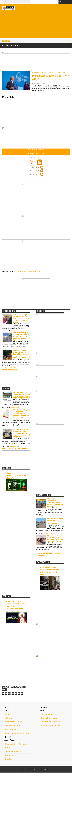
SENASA (8, 718)
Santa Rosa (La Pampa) (36, 149)
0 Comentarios (13, 330)
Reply (35, 83)
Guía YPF (8, 748)
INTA (7, 714)
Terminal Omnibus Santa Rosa (51, 725)
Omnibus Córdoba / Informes (50, 722)
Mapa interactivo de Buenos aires (16, 744)
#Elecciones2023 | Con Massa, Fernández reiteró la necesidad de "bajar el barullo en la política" (50, 76)
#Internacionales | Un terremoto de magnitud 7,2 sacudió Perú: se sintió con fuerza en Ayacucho (21, 336)
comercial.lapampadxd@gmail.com (28, 271)
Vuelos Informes (46, 714)
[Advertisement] (36, 25)
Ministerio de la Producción (14, 722)
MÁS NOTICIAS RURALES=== (16, 448)
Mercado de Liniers (11, 729)
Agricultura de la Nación (13, 725)
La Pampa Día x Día (35, 769)
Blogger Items (46, 769)
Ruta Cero (8, 759)
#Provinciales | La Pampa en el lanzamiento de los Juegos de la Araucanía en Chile (55, 502)
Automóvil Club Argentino (13, 751)
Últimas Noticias (11, 45)
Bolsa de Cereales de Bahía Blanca (17, 733)
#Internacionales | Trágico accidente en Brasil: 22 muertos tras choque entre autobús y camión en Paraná (21, 354)
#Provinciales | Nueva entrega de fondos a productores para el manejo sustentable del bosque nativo (21, 433)
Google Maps (9, 755)
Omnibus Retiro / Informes (49, 718)
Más (18, 330)
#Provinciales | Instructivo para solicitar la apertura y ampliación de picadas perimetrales (21, 395)
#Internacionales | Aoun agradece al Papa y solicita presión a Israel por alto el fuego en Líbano (21, 318)
